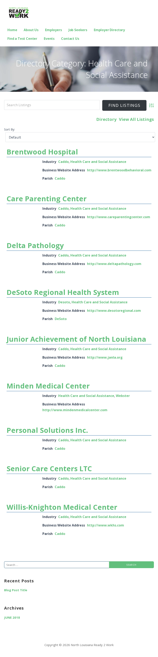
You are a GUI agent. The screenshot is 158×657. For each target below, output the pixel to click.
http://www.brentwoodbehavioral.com (119, 170)
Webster (123, 395)
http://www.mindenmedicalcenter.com (74, 410)
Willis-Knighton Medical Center (62, 507)
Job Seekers (78, 30)
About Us (31, 30)
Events (49, 38)
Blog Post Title (15, 590)
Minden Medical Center (48, 386)
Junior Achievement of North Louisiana (76, 339)
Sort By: (9, 129)
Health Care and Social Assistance (98, 161)
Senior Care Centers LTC (49, 468)
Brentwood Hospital (42, 152)
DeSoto (61, 319)
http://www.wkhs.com (105, 525)
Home (12, 30)
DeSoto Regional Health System (63, 292)
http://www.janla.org (105, 357)
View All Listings (136, 119)
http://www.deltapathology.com (114, 263)
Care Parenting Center (47, 198)
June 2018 (12, 617)
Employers (53, 30)
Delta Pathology (35, 245)
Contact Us (70, 38)
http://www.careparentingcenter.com (118, 217)
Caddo (63, 161)
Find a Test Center (22, 38)
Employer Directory (109, 30)
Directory (106, 119)
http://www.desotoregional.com (114, 310)
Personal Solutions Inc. (47, 430)
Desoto (64, 302)
